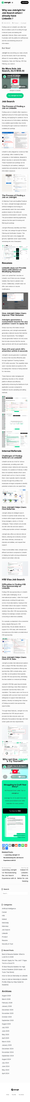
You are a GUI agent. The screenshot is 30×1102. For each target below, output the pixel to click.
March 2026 (6, 999)
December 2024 (7, 1049)
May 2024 (5, 1070)
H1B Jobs (7, 1094)
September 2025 (8, 1020)
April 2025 (5, 1038)
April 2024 (5, 1073)
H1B (3, 916)
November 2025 (7, 1013)
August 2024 (6, 1059)
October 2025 (7, 1017)
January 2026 (7, 1006)
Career (4, 912)
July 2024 (5, 1063)
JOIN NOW (25, 2)
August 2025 (6, 1024)
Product (16, 23)
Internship (5, 923)
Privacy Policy (14, 1094)
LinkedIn (5, 933)
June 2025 (5, 1031)
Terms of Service (21, 1094)
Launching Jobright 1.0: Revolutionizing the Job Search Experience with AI (13, 857)
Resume (5, 940)
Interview (5, 926)
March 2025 (6, 1042)
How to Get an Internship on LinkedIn (15, 976)
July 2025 (5, 1027)
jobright (24, 23)
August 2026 (6, 996)
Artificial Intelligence (9, 909)
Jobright (4, 53)
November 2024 (8, 1052)
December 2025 (7, 1010)
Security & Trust (7, 944)
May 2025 (5, 1034)
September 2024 (8, 1056)
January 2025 (7, 1045)
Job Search (6, 930)
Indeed (4, 919)
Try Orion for (15, 811)
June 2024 (5, 1066)
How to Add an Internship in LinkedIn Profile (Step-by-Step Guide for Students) (14, 982)
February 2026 (7, 1003)
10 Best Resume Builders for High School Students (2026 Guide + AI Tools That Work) (14, 969)
